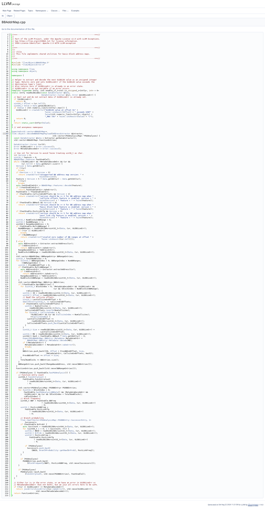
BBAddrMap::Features (24, 159)
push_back (53, 323)
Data (67, 93)
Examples (75, 11)
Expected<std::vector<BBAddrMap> (29, 132)
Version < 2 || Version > (34, 172)
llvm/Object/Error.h (33, 65)
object (32, 71)
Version (22, 155)
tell (40, 103)
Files (64, 11)
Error (75, 95)
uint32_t (20, 220)
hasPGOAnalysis (57, 373)
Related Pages (19, 11)
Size (35, 330)
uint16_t (18, 157)
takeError (67, 345)
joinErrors (29, 489)
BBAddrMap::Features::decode (56, 185)
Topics (30, 11)
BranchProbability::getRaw (53, 450)
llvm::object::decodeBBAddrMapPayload (31, 134)
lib (3, 16)
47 (5, 134)
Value (26, 106)
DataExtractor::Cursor (53, 95)
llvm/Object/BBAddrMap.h (35, 63)
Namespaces (41, 11)
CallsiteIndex (47, 312)
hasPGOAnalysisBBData (47, 392)
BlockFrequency (36, 463)
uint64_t (18, 103)
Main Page (7, 11)
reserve (50, 310)
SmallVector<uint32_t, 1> (36, 302)
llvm (31, 69)
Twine (47, 114)
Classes (54, 11)
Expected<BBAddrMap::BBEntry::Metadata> (44, 338)
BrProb (38, 433)
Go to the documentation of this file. (18, 29)
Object (9, 16)
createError (38, 110)
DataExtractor (55, 93)
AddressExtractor (61, 134)
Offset (27, 103)
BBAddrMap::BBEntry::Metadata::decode (47, 340)
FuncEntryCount (36, 377)
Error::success (43, 147)
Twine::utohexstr (54, 112)
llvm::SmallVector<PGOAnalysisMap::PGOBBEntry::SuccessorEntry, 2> (56, 420)
